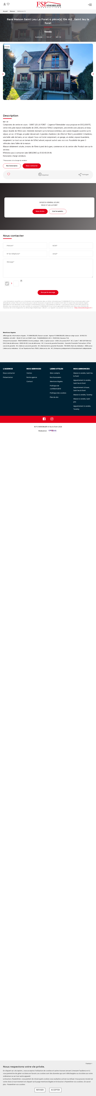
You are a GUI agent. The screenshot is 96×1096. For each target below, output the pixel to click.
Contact (29, 381)
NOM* (55, 245)
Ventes (29, 373)
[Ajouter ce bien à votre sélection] (8, 175)
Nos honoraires (12, 165)
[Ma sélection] (8, 4)
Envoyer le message (48, 292)
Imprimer (45, 175)
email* (55, 253)
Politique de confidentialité (55, 387)
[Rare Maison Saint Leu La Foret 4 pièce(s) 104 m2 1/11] (48, 72)
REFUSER (40, 1089)
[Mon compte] (5, 4)
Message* (10, 262)
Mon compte (55, 373)
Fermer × (89, 1063)
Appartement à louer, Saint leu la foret (81, 389)
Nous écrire (40, 211)
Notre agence (31, 377)
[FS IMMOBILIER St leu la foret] (48, 4)
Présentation (8, 377)
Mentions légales (56, 381)
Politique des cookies (58, 393)
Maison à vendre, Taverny (82, 394)
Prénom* (10, 245)
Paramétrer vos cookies (16, 1084)
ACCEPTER (55, 1089)
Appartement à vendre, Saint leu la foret (82, 382)
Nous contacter (32, 165)
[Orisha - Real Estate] (52, 431)
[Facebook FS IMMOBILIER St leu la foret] (44, 419)
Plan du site (54, 397)
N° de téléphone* (13, 253)
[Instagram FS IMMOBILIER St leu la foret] (52, 419)
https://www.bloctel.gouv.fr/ (83, 308)
